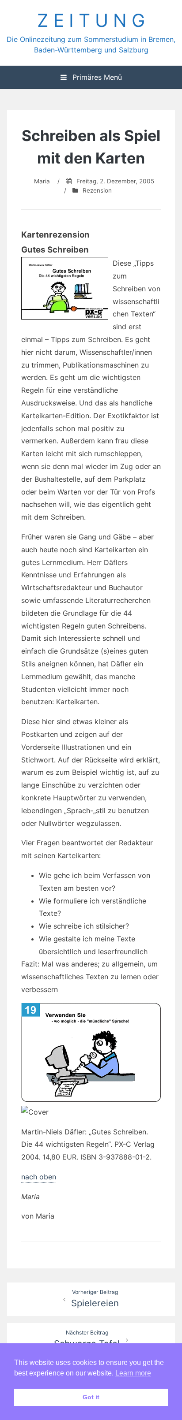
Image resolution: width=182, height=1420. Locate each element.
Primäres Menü (96, 77)
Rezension (97, 190)
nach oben (38, 1176)
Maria (42, 181)
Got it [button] (91, 1397)
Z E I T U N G (91, 20)
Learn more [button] (133, 1373)
